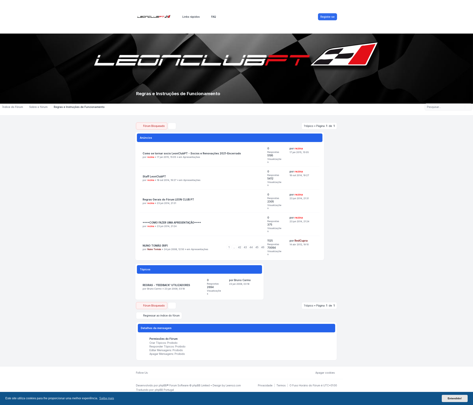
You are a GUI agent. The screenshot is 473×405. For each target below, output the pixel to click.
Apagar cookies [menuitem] (325, 372)
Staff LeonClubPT (154, 176)
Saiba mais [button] (106, 398)
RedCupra (301, 240)
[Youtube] (156, 372)
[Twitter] (153, 372)
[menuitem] (189, 16)
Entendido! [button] (455, 398)
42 (239, 247)
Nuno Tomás (154, 249)
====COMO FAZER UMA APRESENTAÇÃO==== (172, 222)
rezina (150, 157)
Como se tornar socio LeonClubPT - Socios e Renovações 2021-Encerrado (192, 153)
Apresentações (191, 157)
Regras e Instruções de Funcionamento (178, 93)
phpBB (163, 385)
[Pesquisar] (462, 107)
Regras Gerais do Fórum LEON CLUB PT (168, 199)
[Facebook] (150, 372)
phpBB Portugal (164, 389)
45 (256, 247)
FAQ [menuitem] (213, 16)
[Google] (159, 372)
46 (262, 247)
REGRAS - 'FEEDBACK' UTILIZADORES (166, 285)
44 (251, 247)
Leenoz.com (233, 385)
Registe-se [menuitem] (327, 16)
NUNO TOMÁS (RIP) (155, 245)
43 (245, 247)
